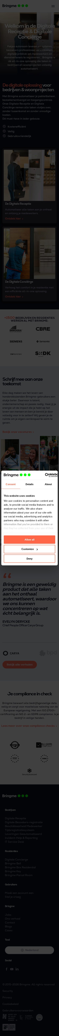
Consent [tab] (11, 484)
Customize (27, 549)
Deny (29, 558)
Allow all (29, 539)
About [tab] (48, 484)
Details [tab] (30, 484)
